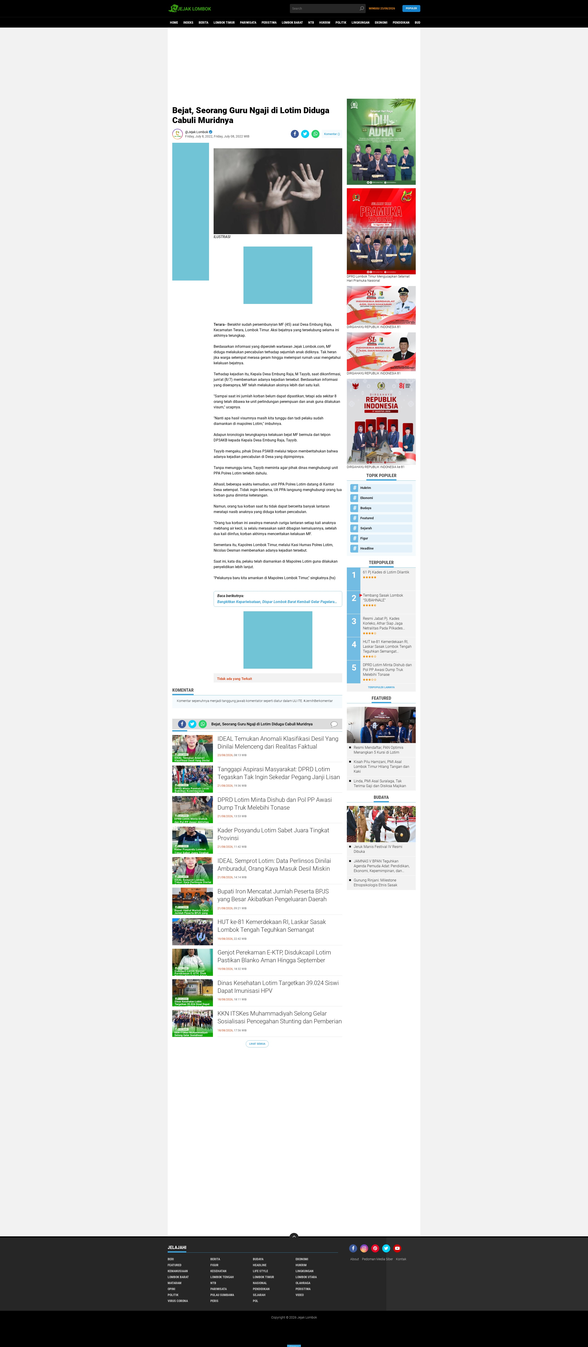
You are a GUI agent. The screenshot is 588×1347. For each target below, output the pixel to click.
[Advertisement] (294, 63)
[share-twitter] (305, 134)
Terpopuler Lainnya (381, 687)
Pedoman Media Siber (377, 1259)
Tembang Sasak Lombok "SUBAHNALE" (383, 597)
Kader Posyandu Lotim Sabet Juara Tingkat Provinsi (273, 834)
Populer (411, 8)
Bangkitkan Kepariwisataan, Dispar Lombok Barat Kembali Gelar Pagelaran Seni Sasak (278, 602)
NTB (311, 22)
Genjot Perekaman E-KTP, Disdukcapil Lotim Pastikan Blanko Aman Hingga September (274, 956)
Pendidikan (401, 22)
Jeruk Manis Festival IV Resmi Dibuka (378, 849)
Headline (367, 548)
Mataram (174, 1283)
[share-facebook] (295, 134)
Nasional (260, 1283)
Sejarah (366, 528)
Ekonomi (381, 22)
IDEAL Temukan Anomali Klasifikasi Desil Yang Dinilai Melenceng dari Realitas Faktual (278, 742)
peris (214, 1301)
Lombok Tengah (222, 1277)
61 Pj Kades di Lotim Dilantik (386, 572)
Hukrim (324, 22)
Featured (367, 518)
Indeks (188, 22)
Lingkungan (361, 22)
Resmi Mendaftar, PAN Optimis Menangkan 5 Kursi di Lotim (378, 750)
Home (174, 22)
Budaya (420, 22)
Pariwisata (248, 22)
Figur (364, 538)
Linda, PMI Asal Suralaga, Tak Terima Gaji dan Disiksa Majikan (380, 783)
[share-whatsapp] (315, 134)
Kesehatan (218, 1271)
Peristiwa (269, 22)
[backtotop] (294, 1237)
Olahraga (303, 1283)
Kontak (401, 1259)
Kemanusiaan (178, 1271)
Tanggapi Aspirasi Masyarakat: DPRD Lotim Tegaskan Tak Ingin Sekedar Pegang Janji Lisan (279, 773)
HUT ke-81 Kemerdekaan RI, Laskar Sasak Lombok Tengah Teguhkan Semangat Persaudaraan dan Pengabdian (272, 929)
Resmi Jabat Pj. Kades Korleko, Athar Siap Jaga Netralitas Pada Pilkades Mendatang (383, 623)
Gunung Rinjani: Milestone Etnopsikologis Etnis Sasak (375, 882)
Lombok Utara (306, 1277)
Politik (341, 22)
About (354, 1259)
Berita (203, 22)
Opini (171, 1289)
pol (255, 1301)
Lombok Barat (292, 22)
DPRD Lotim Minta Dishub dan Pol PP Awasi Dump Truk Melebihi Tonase (275, 803)
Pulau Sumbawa (222, 1295)
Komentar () (332, 134)
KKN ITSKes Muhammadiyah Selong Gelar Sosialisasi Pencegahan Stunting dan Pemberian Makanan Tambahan (280, 1021)
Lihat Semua (257, 1043)
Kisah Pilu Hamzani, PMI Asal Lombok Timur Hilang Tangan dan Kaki (381, 767)
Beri (171, 1259)
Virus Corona (178, 1301)
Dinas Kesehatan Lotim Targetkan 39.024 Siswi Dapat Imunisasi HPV (278, 986)
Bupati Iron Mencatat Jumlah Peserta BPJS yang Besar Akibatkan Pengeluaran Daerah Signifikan (273, 899)
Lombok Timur (224, 22)
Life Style (260, 1271)
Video (300, 1295)
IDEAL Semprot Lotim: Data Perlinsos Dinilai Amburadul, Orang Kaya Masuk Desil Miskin (274, 864)
